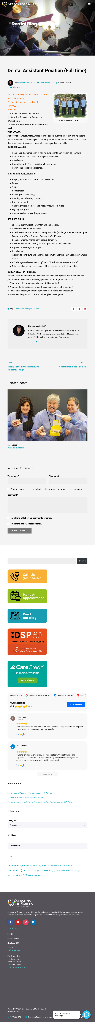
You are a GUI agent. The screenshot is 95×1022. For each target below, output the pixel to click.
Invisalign (17, 870)
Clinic (29, 865)
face (62, 865)
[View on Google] (12, 718)
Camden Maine (16, 865)
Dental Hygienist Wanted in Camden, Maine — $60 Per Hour (30, 793)
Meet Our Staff (45, 83)
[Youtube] (18, 922)
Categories (13, 820)
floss (69, 865)
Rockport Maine (48, 871)
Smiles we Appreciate (64, 871)
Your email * (55, 476)
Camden (20, 915)
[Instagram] (33, 342)
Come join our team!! (16, 448)
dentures (55, 865)
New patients (61, 915)
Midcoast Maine (49, 915)
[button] (79, 424)
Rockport (35, 915)
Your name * (13, 476)
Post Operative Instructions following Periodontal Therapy (23, 366)
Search (82, 561)
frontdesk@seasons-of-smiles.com (42, 1017)
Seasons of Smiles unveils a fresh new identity (26, 797)
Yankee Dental (35, 875)
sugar (77, 871)
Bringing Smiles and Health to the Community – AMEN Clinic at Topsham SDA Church (40, 802)
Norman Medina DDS (24, 83)
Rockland (27, 915)
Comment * (13, 495)
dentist (45, 865)
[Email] (85, 308)
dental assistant (22, 309)
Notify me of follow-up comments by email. (31, 518)
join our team (34, 309)
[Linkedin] (79, 308)
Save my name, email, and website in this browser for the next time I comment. (47, 489)
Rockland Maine (33, 871)
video (21, 875)
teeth (11, 875)
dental (37, 865)
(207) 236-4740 (16, 1017)
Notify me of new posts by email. (26, 524)
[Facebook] (73, 308)
